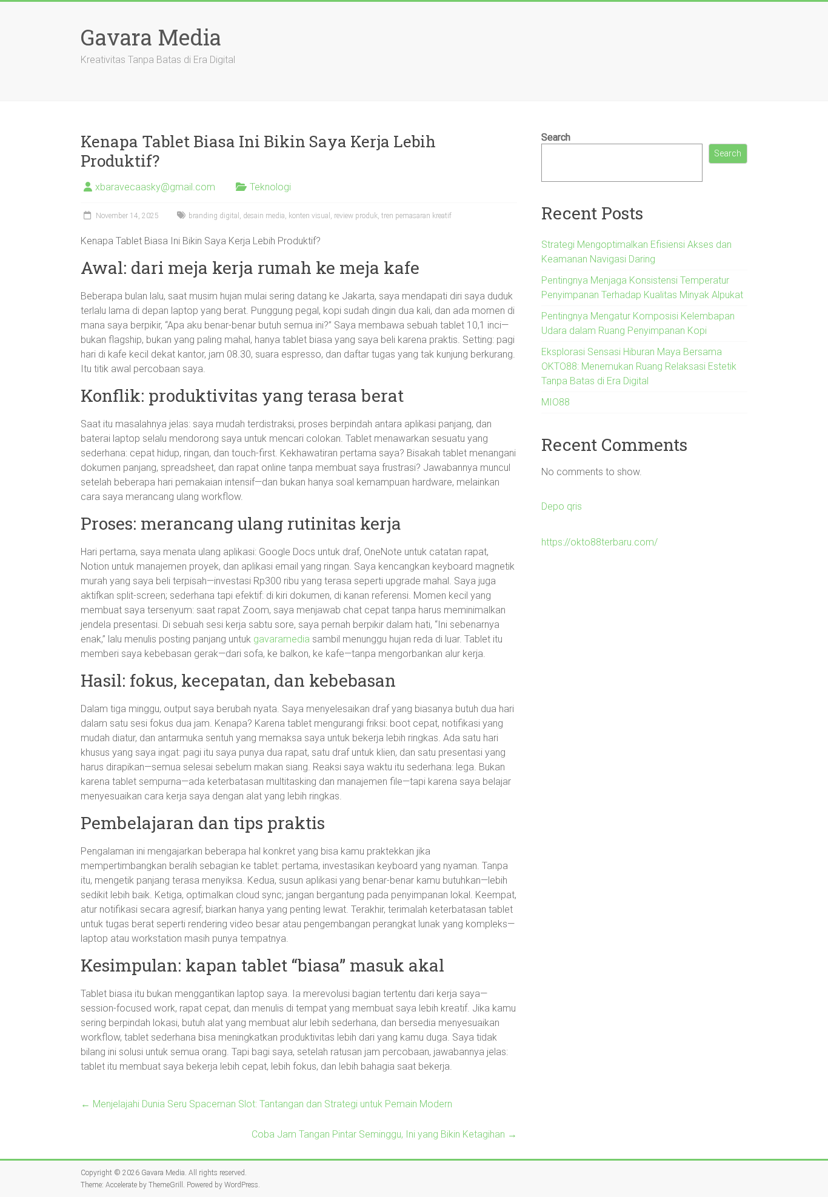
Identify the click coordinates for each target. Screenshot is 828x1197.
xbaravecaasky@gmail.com (155, 187)
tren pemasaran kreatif (416, 216)
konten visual (309, 216)
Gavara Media (151, 37)
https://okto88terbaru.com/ (599, 542)
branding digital (214, 216)
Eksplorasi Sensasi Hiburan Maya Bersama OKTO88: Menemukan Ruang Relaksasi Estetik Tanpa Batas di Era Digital (638, 366)
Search (555, 137)
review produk (356, 216)
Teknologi (270, 187)
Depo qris (561, 506)
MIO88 (555, 402)
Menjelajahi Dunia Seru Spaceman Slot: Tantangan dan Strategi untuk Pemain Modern (266, 1104)
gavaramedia (281, 639)
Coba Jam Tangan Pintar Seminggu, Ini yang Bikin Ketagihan (384, 1134)
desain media (264, 216)
